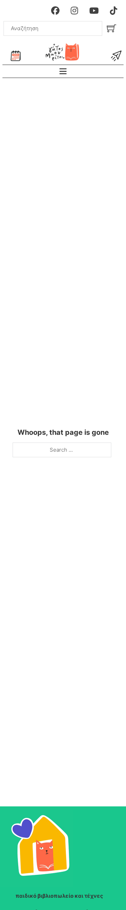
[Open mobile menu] (62, 71)
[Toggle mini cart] (111, 28)
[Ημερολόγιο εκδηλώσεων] (15, 56)
